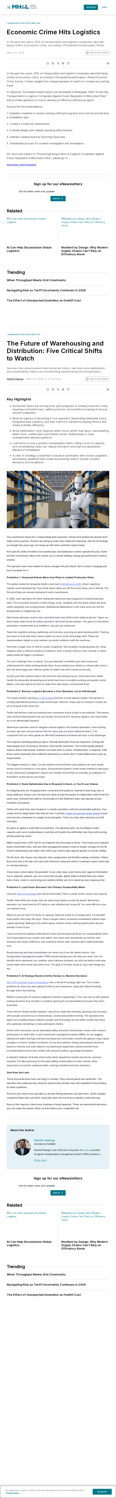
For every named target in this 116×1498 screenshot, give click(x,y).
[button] (9, 7)
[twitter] (58, 63)
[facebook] (47, 63)
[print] (107, 63)
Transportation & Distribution (23, 23)
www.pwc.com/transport (21, 164)
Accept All (102, 1492)
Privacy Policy (12, 1493)
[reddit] (63, 63)
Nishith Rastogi (15, 379)
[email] (68, 63)
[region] (58, 1491)
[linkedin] (52, 63)
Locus (85, 1150)
